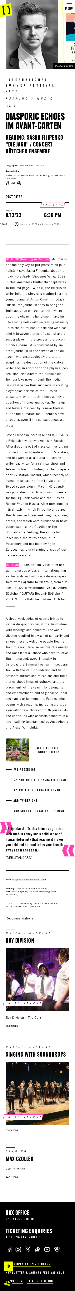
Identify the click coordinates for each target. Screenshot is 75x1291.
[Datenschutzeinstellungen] (7, 1283)
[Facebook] (9, 1249)
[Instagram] (18, 1249)
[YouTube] (47, 1249)
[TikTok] (37, 1249)
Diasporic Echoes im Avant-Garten (29, 880)
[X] (28, 1249)
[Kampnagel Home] (6, 8)
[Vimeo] (57, 1249)
